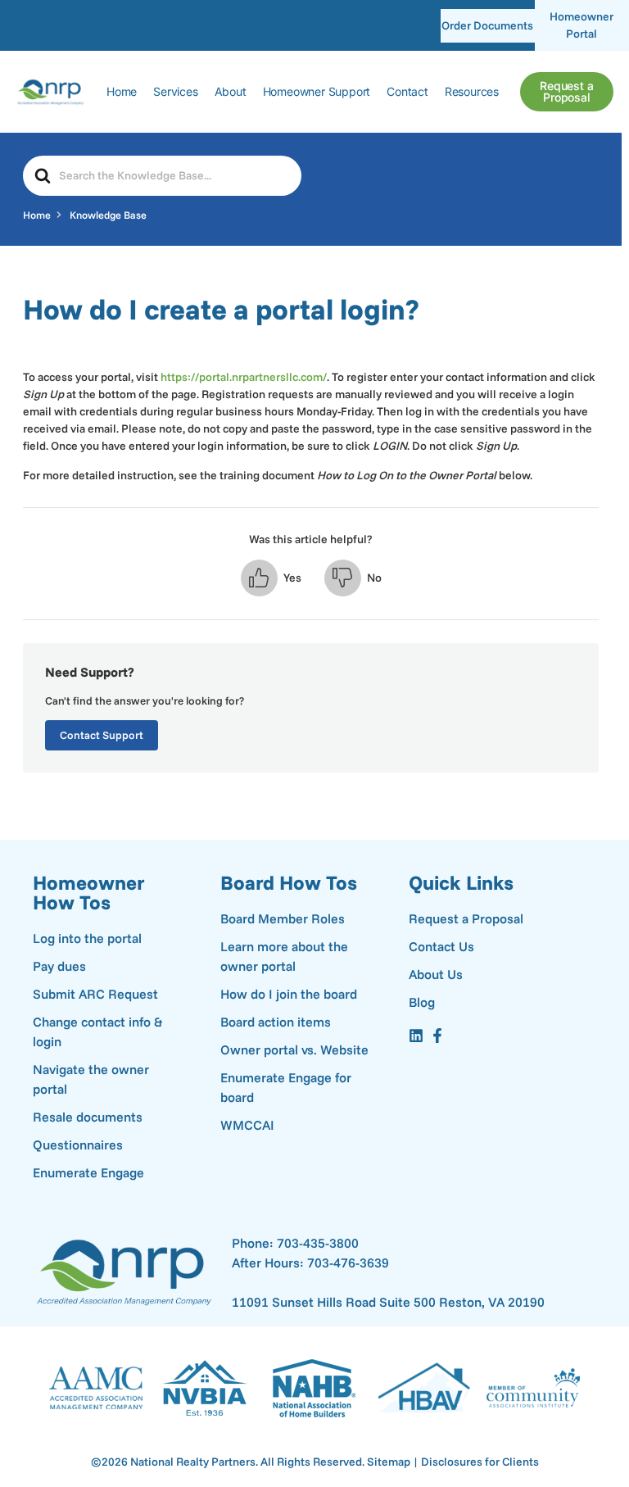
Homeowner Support (317, 91)
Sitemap (388, 1461)
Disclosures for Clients (480, 1461)
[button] (271, 578)
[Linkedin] (416, 1035)
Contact (407, 91)
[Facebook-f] (437, 1035)
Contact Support (101, 734)
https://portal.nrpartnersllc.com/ (244, 376)
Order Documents (487, 25)
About (231, 91)
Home (121, 91)
